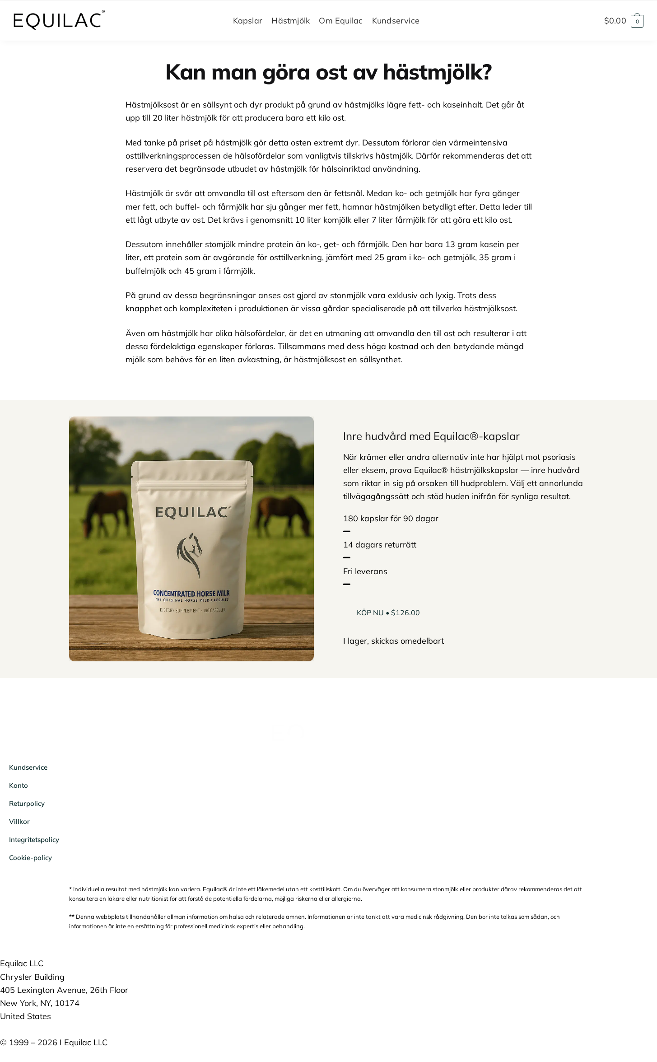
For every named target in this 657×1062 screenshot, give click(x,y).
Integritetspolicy (34, 839)
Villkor (19, 821)
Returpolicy (27, 803)
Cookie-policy (30, 857)
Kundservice (28, 767)
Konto (18, 785)
